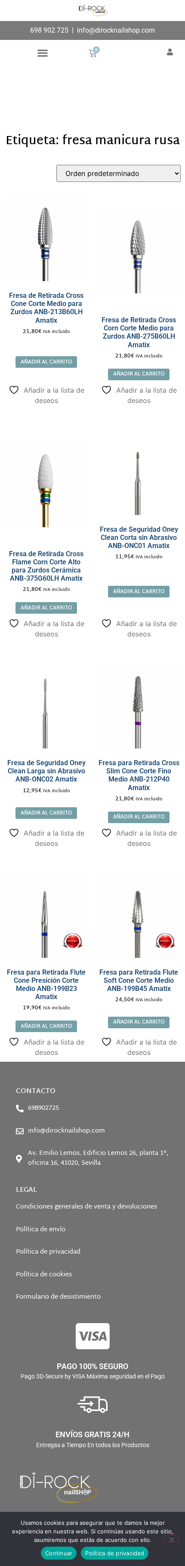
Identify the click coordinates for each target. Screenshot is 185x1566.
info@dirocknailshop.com (116, 30)
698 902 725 (49, 30)
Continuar (58, 1553)
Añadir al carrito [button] (46, 362)
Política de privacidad (114, 1553)
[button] (42, 52)
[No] (171, 1538)
